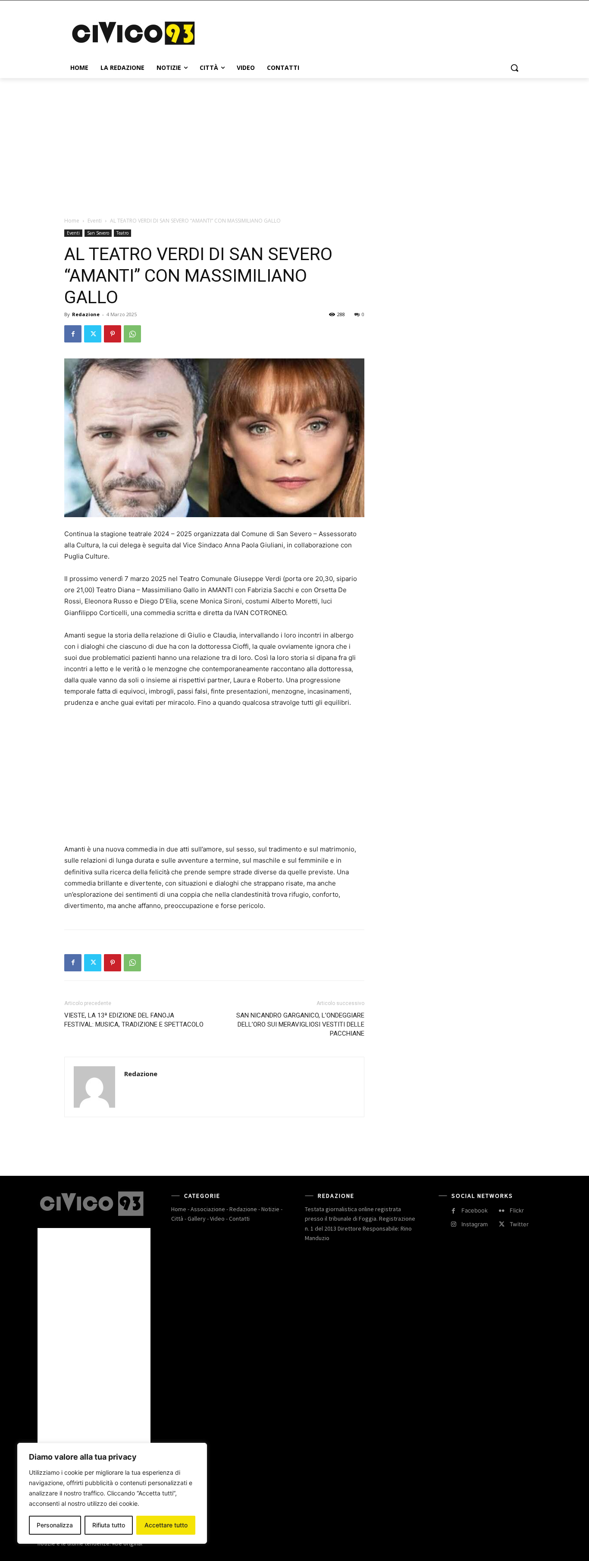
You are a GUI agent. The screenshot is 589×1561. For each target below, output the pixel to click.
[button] (514, 67)
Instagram (474, 1224)
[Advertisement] (359, 32)
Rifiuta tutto (108, 1525)
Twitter (519, 1224)
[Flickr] (501, 1211)
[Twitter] (92, 333)
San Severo (98, 233)
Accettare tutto (166, 1525)
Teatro (122, 233)
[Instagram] (453, 1224)
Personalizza (55, 1525)
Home (71, 220)
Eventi (95, 220)
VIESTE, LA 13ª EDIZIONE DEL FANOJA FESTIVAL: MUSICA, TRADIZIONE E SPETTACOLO (134, 1019)
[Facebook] (72, 333)
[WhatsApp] (132, 333)
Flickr (517, 1210)
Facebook (474, 1210)
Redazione (86, 314)
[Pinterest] (112, 333)
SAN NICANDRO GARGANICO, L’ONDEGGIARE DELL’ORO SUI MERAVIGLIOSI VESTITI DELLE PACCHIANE (300, 1024)
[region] (112, 1493)
